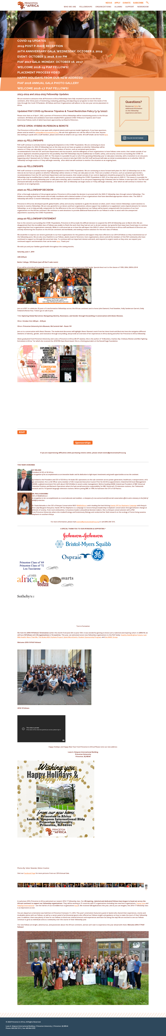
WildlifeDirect (82, 505)
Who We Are (70, 6)
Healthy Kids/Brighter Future (132, 635)
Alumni (118, 6)
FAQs (136, 106)
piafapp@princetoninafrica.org (46, 132)
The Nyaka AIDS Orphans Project (50, 637)
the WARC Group (111, 637)
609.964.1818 (30, 1028)
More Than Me (32, 637)
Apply (117, 3)
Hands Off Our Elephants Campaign (123, 505)
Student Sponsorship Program (89, 637)
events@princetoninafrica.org (87, 522)
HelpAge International (25, 906)
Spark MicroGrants (70, 637)
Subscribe (138, 3)
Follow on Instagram (135, 138)
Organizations (103, 6)
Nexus (109, 3)
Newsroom (143, 6)
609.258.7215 (16, 1028)
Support (129, 6)
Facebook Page (29, 873)
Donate (127, 3)
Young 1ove (140, 903)
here (106, 135)
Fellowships (85, 6)
